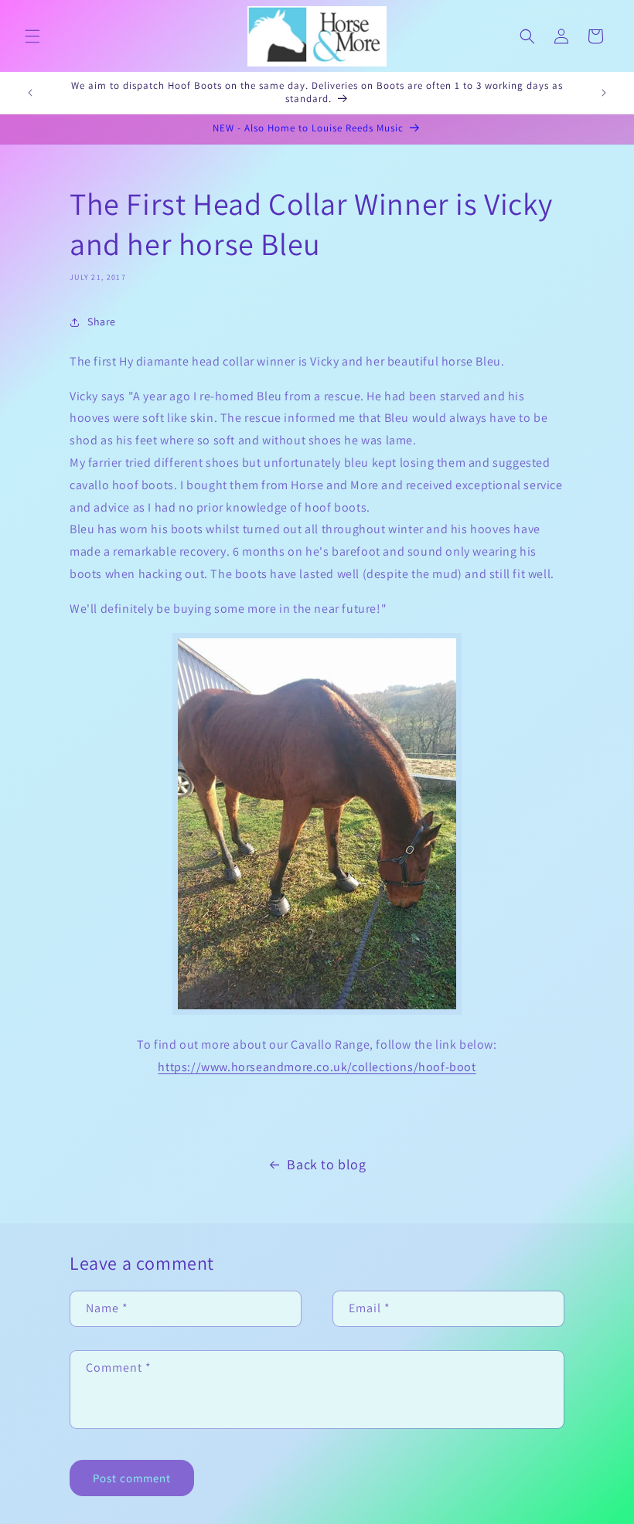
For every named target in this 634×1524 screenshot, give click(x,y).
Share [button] (101, 321)
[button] (32, 36)
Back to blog (326, 1164)
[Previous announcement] (30, 93)
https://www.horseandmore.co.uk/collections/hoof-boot (317, 1067)
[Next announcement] (604, 93)
